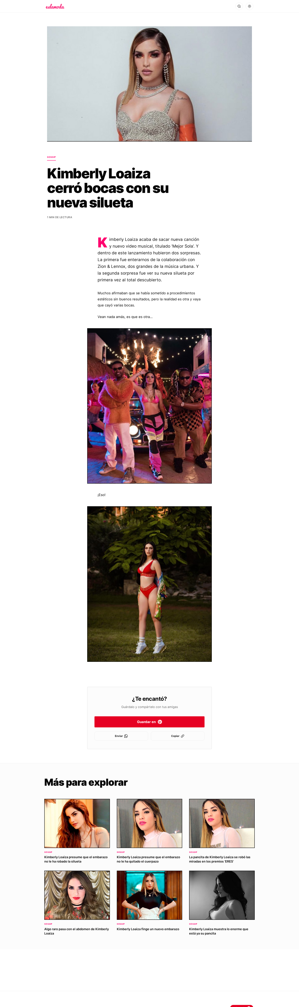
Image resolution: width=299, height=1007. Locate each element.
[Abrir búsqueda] (239, 6)
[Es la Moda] (55, 6)
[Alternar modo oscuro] (249, 6)
